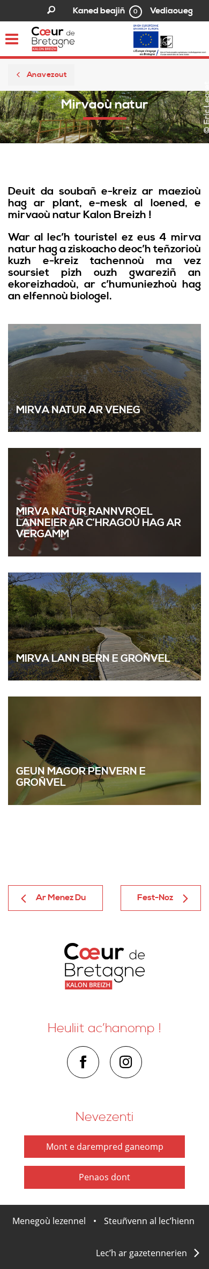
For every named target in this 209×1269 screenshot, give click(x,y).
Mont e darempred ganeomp (104, 1146)
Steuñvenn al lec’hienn (149, 1221)
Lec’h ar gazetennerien (141, 1253)
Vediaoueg (171, 10)
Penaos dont (104, 1177)
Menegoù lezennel (49, 1221)
